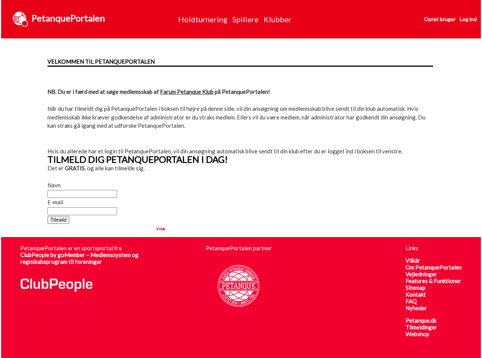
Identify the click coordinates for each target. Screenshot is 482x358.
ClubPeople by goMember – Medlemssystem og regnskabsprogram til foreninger (79, 258)
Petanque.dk (421, 320)
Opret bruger (440, 19)
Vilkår (161, 229)
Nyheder (416, 307)
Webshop (417, 333)
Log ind (468, 19)
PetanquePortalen (68, 17)
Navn (54, 185)
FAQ (411, 301)
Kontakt (416, 294)
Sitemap (416, 287)
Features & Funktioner (433, 280)
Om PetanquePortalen (434, 267)
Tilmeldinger (421, 327)
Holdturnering (202, 19)
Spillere (245, 19)
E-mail (55, 202)
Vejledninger (421, 274)
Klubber (277, 19)
